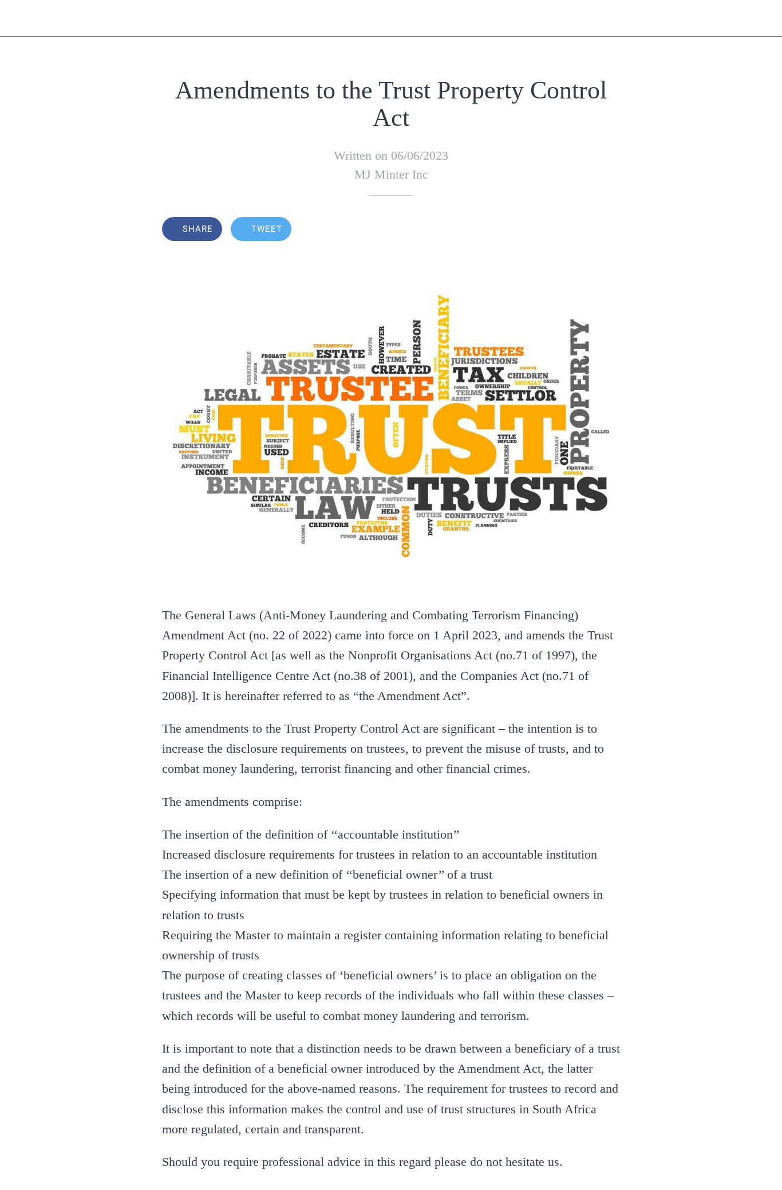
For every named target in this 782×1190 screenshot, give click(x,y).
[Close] (18, 18)
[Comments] (606, 230)
